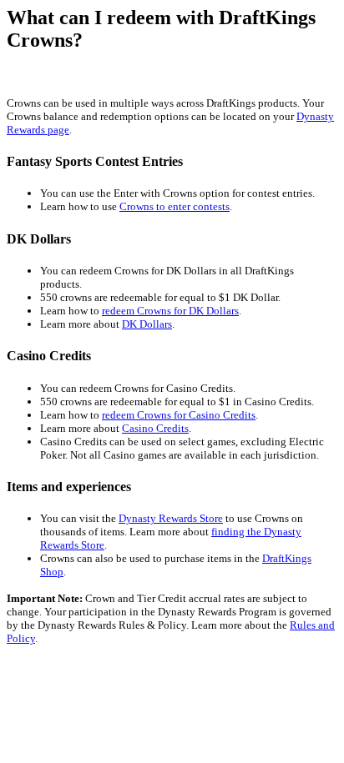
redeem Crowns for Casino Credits (178, 415)
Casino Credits (155, 428)
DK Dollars (147, 324)
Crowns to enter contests (174, 206)
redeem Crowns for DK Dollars (170, 310)
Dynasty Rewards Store (171, 518)
